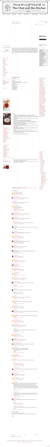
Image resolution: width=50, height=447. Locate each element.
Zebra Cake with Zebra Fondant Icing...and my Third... (44, 174)
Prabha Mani (15, 338)
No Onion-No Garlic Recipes (6, 138)
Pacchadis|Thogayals (42, 101)
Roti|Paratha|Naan (41, 107)
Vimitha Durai (15, 205)
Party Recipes (5, 139)
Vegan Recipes (5, 140)
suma (14, 328)
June (41, 167)
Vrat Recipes (4, 141)
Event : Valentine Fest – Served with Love (19, 363)
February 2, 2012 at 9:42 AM (19, 194)
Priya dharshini (15, 373)
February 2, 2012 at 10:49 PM (19, 279)
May (41, 168)
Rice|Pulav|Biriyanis (41, 106)
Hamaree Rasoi (16, 281)
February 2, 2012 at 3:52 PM (19, 257)
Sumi (14, 249)
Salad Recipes (41, 108)
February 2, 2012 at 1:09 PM (19, 229)
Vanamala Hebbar (16, 272)
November (42, 161)
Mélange (15, 231)
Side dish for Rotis (41, 111)
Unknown (15, 300)
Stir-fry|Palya (41, 113)
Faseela (15, 259)
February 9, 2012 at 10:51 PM (19, 371)
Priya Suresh (15, 268)
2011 (40, 186)
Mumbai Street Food (5, 72)
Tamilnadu (4, 76)
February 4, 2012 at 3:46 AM (19, 340)
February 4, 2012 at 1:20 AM (19, 336)
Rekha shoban (15, 212)
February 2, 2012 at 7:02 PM (19, 266)
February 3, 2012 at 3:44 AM (19, 317)
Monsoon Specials (5, 137)
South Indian (4, 75)
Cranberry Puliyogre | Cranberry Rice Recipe (43, 181)
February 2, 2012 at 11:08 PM (19, 286)
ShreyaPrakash (16, 377)
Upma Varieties (41, 116)
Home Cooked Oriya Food (17, 192)
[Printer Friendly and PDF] (36, 24)
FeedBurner (8, 51)
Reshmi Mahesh (16, 196)
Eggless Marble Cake (43, 183)
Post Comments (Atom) (18, 436)
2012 (41, 159)
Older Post (36, 434)
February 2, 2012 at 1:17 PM (19, 233)
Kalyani (14, 358)
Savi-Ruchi (15, 354)
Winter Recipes (5, 142)
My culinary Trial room (16, 208)
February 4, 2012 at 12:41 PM (19, 345)
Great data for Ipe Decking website (18, 406)
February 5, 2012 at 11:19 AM (19, 352)
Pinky (14, 221)
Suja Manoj (15, 305)
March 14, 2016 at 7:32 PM (18, 404)
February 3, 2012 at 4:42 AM (19, 322)
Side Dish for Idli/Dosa (42, 110)
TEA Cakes (18, 188)
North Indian (4, 73)
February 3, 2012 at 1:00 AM (19, 312)
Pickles (40, 104)
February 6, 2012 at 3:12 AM (19, 356)
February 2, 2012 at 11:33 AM (19, 210)
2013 (41, 158)
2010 (41, 187)
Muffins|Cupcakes (41, 98)
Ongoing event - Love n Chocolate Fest (19, 209)
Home (25, 434)
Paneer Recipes (41, 102)
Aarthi (14, 288)
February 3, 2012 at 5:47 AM (19, 326)
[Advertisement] (25, 17)
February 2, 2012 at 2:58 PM (19, 243)
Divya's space (16, 49)
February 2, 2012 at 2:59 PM (19, 247)
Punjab (4, 74)
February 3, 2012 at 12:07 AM (19, 303)
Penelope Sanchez (16, 398)
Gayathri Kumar (16, 235)
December (42, 160)
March (42, 170)
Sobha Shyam (15, 324)
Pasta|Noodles (41, 103)
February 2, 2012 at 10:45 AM (19, 203)
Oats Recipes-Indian (41, 100)
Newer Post (13, 434)
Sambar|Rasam (41, 109)
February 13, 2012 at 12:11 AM (19, 375)
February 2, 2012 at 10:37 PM (19, 270)
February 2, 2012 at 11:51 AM (19, 219)
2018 (41, 152)
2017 (41, 153)
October (42, 162)
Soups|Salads (41, 112)
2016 (41, 154)
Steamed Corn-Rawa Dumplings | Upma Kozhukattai (43, 177)
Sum (14, 245)
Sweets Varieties (41, 114)
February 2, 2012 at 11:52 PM (19, 298)
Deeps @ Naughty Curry (17, 342)
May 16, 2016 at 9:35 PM (18, 409)
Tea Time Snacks (41, 115)
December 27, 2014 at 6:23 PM (19, 396)
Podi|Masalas (41, 105)
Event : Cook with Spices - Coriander (18, 364)
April (41, 169)
